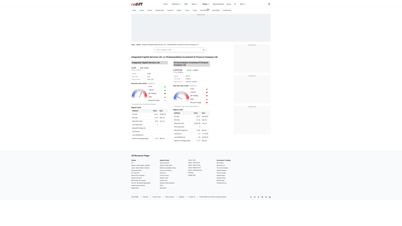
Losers (187, 10)
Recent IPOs (134, 175)
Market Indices (221, 175)
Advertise (145, 197)
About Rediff (134, 197)
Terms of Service (169, 197)
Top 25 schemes (164, 163)
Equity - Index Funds (194, 162)
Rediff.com (207, 197)
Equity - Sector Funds (194, 165)
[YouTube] (266, 197)
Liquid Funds (163, 180)
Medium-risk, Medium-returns (168, 168)
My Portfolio (216, 10)
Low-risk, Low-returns (166, 170)
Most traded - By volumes (138, 180)
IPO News (141, 175)
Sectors (150, 10)
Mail (186, 4)
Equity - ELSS (192, 160)
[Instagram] (262, 197)
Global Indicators (221, 170)
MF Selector (163, 188)
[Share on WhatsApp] (251, 197)
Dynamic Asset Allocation (167, 183)
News (194, 4)
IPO (132, 173)
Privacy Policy (157, 197)
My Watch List (221, 165)
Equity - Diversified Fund (195, 170)
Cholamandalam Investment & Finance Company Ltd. (192, 57)
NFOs (161, 185)
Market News (135, 188)
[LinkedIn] (270, 197)
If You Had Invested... (223, 168)
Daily (138, 165)
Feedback (181, 197)
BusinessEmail (218, 4)
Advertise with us (221, 183)
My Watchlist (227, 10)
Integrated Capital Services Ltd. (146, 57)
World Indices (220, 180)
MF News (191, 172)
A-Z (132, 163)
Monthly (147, 165)
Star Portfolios (204, 10)
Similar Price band (136, 178)
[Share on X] (255, 197)
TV (235, 4)
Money (205, 4)
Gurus (229, 4)
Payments (175, 4)
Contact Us (192, 197)
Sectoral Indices (221, 178)
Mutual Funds (160, 10)
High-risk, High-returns (166, 165)
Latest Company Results (138, 185)
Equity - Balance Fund (194, 167)
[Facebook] (258, 197)
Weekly (142, 165)
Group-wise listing (136, 170)
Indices (142, 10)
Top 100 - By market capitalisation (141, 183)
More (242, 4)
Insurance (170, 10)
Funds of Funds (164, 175)
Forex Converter (221, 173)
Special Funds (164, 178)
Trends (195, 10)
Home (165, 4)
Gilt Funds (163, 173)
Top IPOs (136, 173)
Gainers (179, 10)
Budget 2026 (192, 175)
